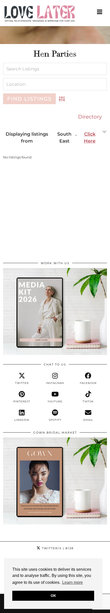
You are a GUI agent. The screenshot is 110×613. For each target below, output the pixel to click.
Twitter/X (57, 548)
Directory (90, 117)
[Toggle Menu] (100, 12)
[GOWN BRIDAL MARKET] (55, 523)
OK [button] (53, 596)
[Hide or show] (91, 138)
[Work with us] (55, 354)
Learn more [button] (72, 582)
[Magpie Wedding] (55, 15)
